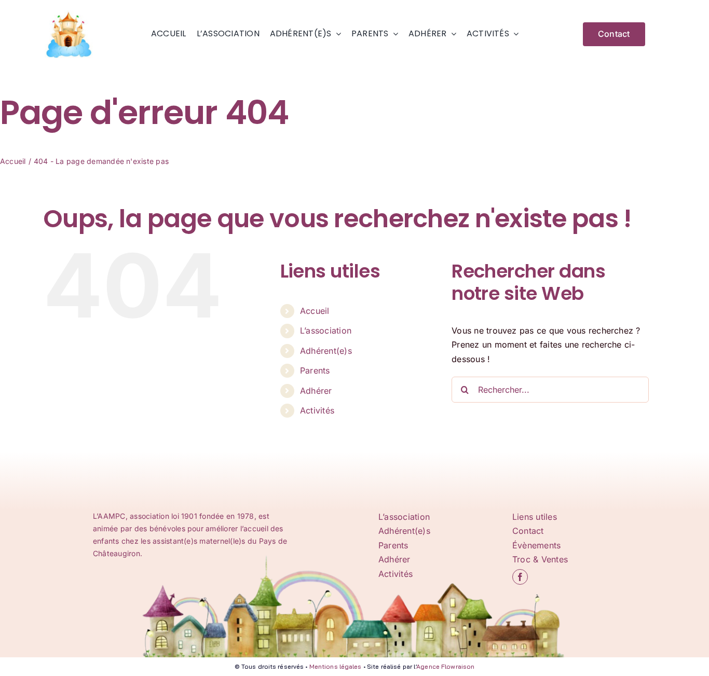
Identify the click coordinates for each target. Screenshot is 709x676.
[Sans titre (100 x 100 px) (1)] (69, 12)
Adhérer (316, 390)
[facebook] (520, 577)
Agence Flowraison (445, 666)
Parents (315, 370)
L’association (325, 330)
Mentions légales (335, 666)
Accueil (315, 311)
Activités (317, 410)
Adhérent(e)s (326, 351)
